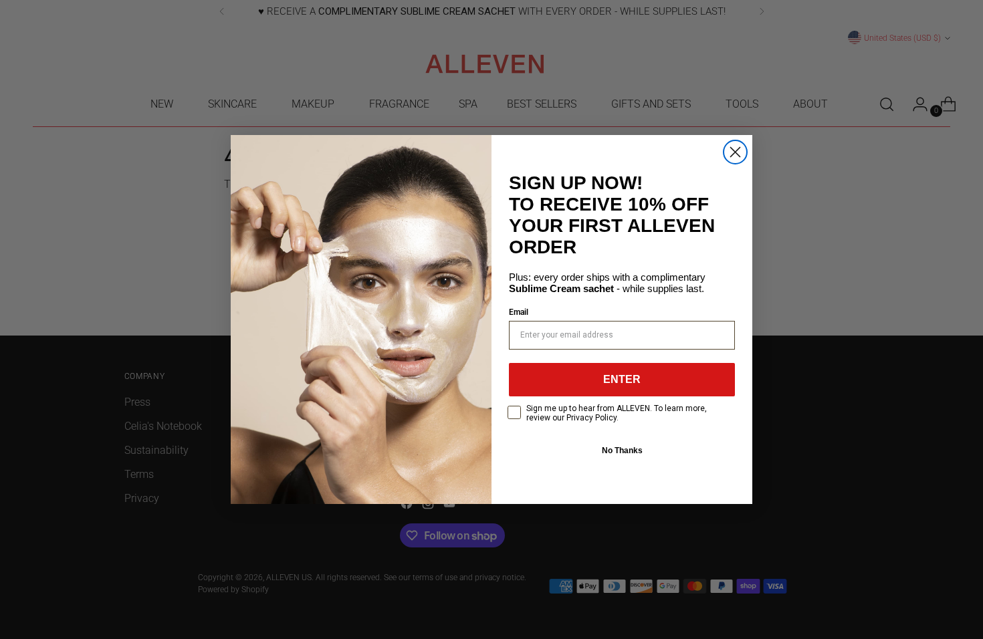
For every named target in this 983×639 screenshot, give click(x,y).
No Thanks (622, 450)
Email (518, 312)
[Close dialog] (735, 152)
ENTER (622, 379)
